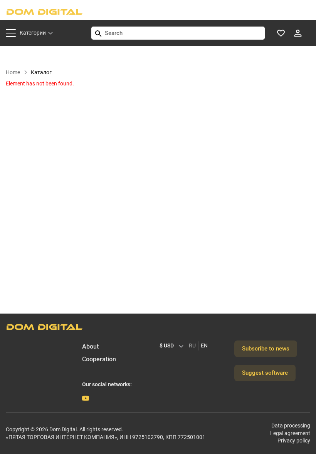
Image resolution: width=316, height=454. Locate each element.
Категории (33, 33)
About (90, 346)
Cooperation (99, 359)
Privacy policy (293, 440)
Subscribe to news (265, 348)
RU (192, 345)
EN (204, 345)
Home (13, 72)
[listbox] (173, 345)
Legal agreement (290, 433)
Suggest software (265, 372)
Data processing (290, 425)
